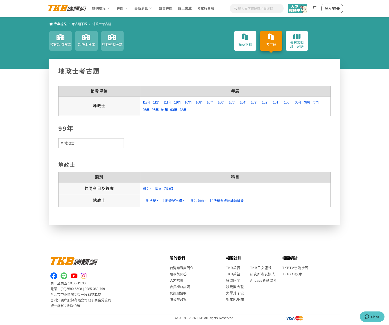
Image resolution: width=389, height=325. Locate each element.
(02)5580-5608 (71, 289)
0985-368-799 (95, 289)
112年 (157, 102)
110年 (178, 102)
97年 (316, 102)
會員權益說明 (180, 287)
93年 (173, 110)
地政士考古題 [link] (101, 24)
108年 (200, 102)
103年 (255, 102)
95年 (155, 110)
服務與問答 (178, 274)
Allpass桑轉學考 (263, 280)
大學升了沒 (235, 293)
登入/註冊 (332, 8)
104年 (244, 102)
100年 (288, 102)
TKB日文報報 (261, 268)
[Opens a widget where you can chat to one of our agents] (372, 317)
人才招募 (176, 280)
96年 (145, 110)
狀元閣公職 (235, 287)
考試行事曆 (205, 8)
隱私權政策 (178, 299)
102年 (266, 102)
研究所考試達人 (262, 274)
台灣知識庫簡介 (181, 268)
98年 (307, 102)
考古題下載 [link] (79, 24)
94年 (164, 110)
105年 (233, 102)
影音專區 (165, 8)
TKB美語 (233, 274)
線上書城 (185, 8)
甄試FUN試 (235, 299)
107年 (211, 102)
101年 (277, 102)
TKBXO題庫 (292, 274)
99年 (298, 102)
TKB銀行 (233, 268)
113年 (146, 102)
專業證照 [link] (60, 24)
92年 (182, 110)
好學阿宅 (233, 280)
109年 (189, 102)
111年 (168, 102)
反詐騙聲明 (178, 293)
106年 (222, 102)
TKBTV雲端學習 (295, 268)
